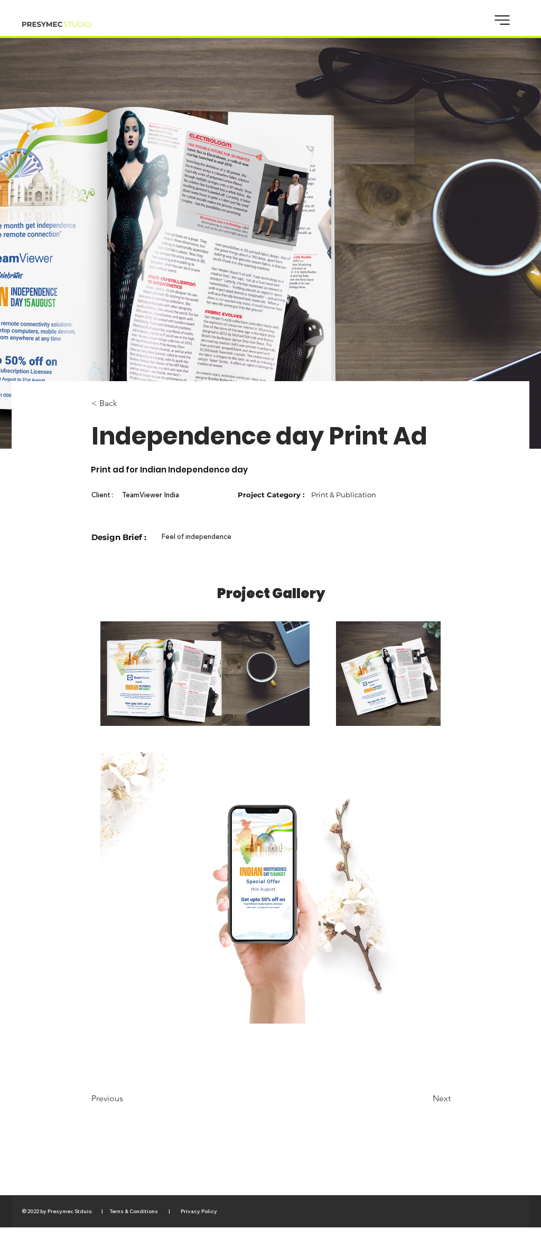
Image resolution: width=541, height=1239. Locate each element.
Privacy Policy (198, 1211)
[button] (502, 20)
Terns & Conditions (134, 1211)
